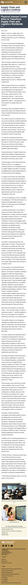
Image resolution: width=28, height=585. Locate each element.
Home (2, 26)
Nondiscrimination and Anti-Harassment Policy (12, 568)
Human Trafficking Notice (7, 572)
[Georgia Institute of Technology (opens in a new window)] (7, 2)
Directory (4, 559)
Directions (5, 554)
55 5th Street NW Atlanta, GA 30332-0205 (7, 552)
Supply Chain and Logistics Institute (10, 8)
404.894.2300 (6, 553)
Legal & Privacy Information (7, 570)
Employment (4, 561)
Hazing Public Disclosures (7, 575)
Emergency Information (7, 562)
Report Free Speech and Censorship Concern (11, 582)
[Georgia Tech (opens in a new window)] (8, 542)
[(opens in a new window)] (3, 546)
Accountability (5, 579)
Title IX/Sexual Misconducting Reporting (10, 574)
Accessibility (4, 577)
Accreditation (4, 581)
